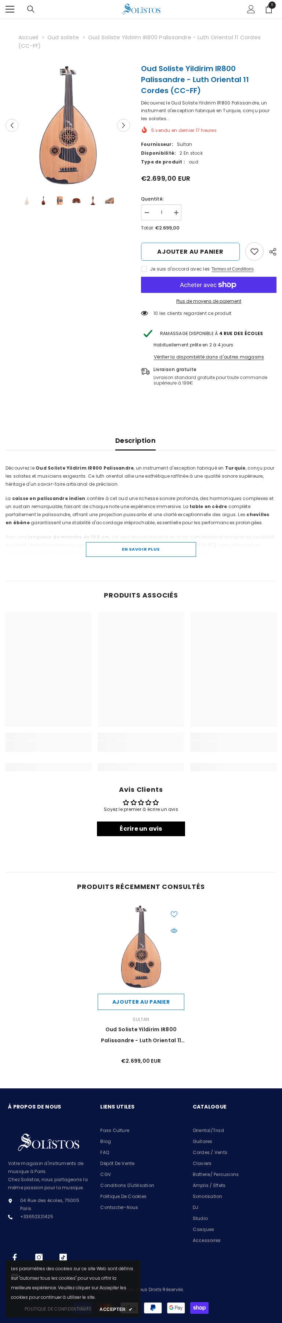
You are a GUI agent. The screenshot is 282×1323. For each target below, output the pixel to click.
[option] (68, 125)
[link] (254, 251)
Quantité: (152, 199)
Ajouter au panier (190, 251)
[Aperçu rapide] (174, 930)
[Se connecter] (251, 9)
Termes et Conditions (233, 269)
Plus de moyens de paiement (208, 301)
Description (135, 440)
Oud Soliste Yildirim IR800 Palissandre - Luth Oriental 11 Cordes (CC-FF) (141, 1036)
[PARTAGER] (270, 252)
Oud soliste (63, 37)
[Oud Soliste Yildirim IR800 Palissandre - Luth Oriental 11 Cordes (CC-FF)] (141, 947)
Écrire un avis (141, 828)
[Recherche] (30, 9)
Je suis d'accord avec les (180, 269)
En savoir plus (141, 549)
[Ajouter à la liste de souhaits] (174, 913)
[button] (12, 125)
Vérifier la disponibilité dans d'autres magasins (209, 357)
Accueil (28, 37)
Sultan (184, 144)
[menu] (10, 9)
